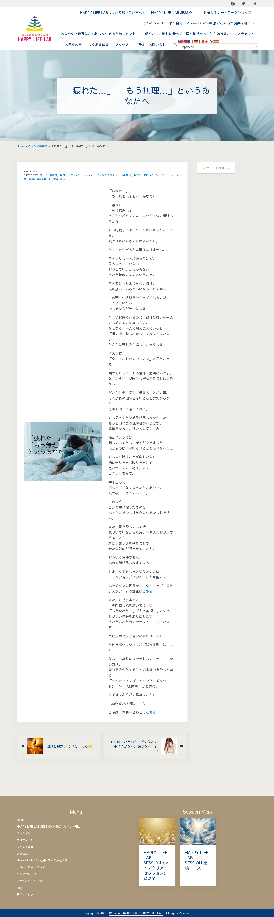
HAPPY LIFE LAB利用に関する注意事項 (42, 860)
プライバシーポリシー (31, 881)
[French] (191, 41)
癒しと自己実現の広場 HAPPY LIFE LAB (136, 913)
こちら (147, 591)
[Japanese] (206, 41)
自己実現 (53, 179)
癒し (62, 179)
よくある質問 (25, 847)
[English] (185, 41)
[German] (196, 41)
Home (20, 146)
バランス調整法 (38, 146)
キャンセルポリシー (29, 874)
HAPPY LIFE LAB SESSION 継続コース (197, 860)
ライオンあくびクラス (107, 175)
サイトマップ (25, 894)
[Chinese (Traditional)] (180, 41)
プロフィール (25, 840)
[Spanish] (217, 41)
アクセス (22, 853)
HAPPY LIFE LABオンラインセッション (156, 175)
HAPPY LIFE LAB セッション (76, 175)
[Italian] (201, 41)
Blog (19, 888)
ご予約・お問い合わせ (31, 867)
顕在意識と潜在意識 (35, 179)
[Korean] (211, 41)
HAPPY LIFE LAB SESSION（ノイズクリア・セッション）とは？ (156, 865)
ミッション (24, 833)
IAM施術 (126, 175)
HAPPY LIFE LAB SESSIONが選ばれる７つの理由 (49, 826)
